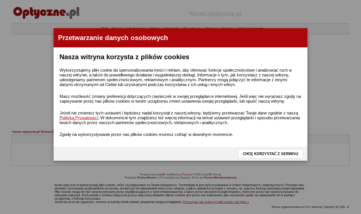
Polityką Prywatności (79, 117)
